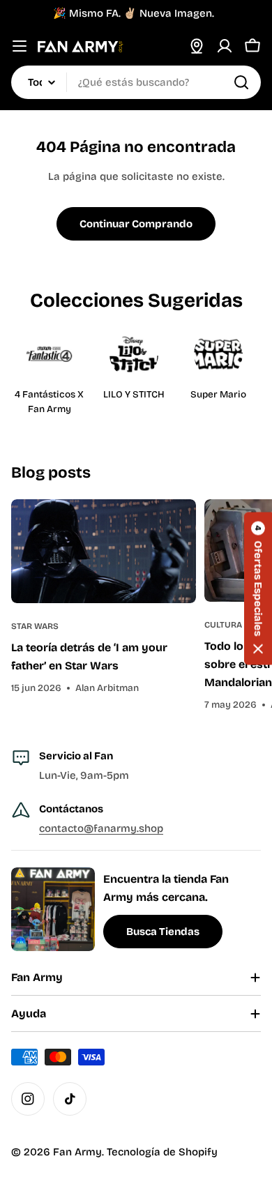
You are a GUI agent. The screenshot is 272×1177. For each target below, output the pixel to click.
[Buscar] (241, 82)
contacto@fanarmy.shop (101, 828)
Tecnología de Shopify (162, 1152)
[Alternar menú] (19, 46)
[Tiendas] (196, 46)
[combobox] (136, 82)
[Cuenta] (224, 46)
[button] (258, 588)
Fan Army (77, 1152)
